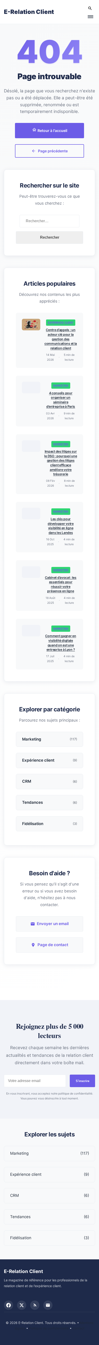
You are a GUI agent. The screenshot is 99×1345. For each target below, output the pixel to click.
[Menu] (90, 16)
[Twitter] (21, 1305)
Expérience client (60, 322)
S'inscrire (82, 1081)
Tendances (49, 1216)
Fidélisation (49, 1238)
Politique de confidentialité (49, 1328)
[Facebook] (8, 1305)
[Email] (47, 1305)
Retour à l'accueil (52, 130)
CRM (49, 1195)
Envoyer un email (53, 923)
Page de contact (53, 944)
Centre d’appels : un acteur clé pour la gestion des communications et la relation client (60, 339)
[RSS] (34, 1305)
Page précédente (53, 151)
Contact (78, 1328)
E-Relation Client (29, 11)
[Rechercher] (90, 8)
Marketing (60, 385)
